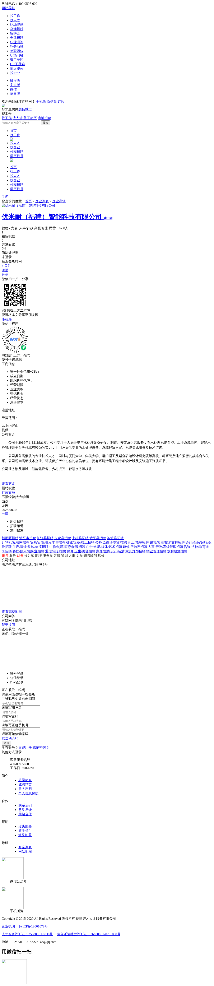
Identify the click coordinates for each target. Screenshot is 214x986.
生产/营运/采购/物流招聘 (30, 547)
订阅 (61, 101)
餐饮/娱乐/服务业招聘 (28, 551)
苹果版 (15, 94)
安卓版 (15, 85)
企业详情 (59, 201)
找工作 (15, 16)
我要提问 (8, 625)
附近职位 (16, 68)
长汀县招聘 (45, 538)
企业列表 (42, 201)
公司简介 (25, 780)
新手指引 (25, 830)
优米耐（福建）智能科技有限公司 (53, 216)
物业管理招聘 (156, 551)
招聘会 (15, 33)
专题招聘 (16, 37)
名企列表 (25, 847)
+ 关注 (6, 266)
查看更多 (8, 483)
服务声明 (25, 789)
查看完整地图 (12, 611)
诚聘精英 (25, 784)
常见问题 (25, 835)
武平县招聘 (97, 538)
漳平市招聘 (27, 538)
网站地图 (25, 851)
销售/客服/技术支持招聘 (167, 542)
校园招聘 (16, 151)
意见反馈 (25, 809)
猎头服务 (25, 826)
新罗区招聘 (10, 538)
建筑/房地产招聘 (135, 547)
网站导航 (8, 8)
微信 (13, 89)
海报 (5, 270)
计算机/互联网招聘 (15, 542)
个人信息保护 (28, 793)
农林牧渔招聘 (177, 551)
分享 (5, 274)
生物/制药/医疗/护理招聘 (67, 547)
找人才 (15, 20)
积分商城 (16, 46)
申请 (5, 514)
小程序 (7, 319)
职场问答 (16, 55)
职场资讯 (16, 24)
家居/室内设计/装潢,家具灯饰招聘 (120, 551)
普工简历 (30, 118)
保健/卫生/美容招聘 (81, 551)
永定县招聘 (62, 538)
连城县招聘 (115, 538)
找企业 (15, 73)
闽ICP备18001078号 (33, 926)
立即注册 (25, 747)
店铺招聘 (16, 29)
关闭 (5, 197)
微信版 (52, 101)
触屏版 (15, 80)
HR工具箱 (17, 64)
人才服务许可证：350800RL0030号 (27, 934)
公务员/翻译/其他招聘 (111, 542)
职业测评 (16, 42)
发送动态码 (10, 738)
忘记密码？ (41, 747)
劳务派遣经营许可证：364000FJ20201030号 (88, 934)
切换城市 (25, 109)
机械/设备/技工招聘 (80, 542)
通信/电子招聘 (55, 551)
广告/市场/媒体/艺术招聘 (104, 547)
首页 (13, 130)
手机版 (41, 101)
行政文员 (8, 492)
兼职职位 (16, 51)
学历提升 (16, 156)
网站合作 (25, 814)
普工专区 (16, 59)
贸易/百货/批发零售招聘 (47, 542)
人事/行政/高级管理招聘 (165, 547)
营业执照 (8, 926)
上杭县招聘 (80, 538)
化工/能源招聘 (138, 542)
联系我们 (25, 805)
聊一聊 (108, 218)
